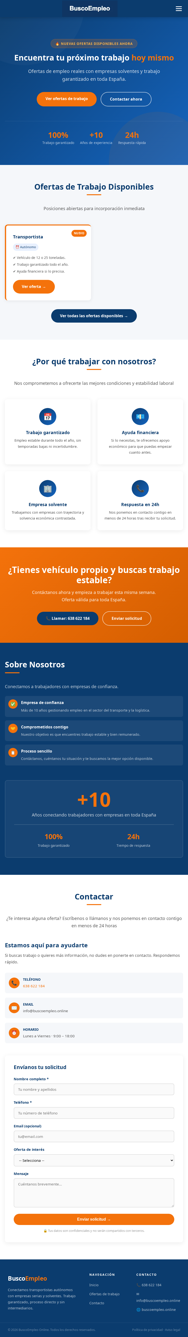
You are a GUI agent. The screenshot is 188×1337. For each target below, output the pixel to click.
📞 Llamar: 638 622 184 (68, 618)
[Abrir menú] (179, 8)
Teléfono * (23, 1102)
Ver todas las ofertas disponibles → (94, 315)
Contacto (96, 1303)
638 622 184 (34, 985)
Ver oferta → (34, 286)
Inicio (94, 1285)
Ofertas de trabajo (104, 1294)
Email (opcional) (27, 1126)
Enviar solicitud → (94, 1219)
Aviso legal (172, 1330)
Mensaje (21, 1173)
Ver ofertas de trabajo (67, 98)
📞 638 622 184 (148, 1285)
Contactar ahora (126, 99)
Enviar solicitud (127, 618)
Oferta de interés (29, 1149)
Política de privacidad (147, 1330)
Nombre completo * (31, 1079)
